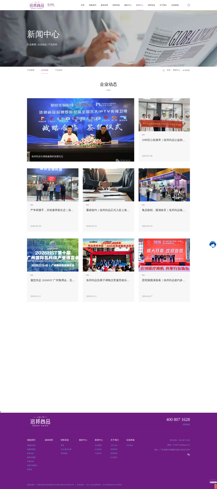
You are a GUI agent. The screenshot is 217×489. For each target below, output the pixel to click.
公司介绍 (114, 445)
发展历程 (114, 449)
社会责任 (114, 457)
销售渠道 (116, 5)
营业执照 (80, 485)
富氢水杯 (30, 461)
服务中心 (128, 5)
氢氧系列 (92, 5)
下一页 (118, 393)
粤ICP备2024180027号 (65, 485)
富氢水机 (30, 453)
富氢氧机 (64, 453)
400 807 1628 (178, 419)
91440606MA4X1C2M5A (112, 485)
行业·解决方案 (66, 449)
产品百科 (58, 70)
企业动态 (44, 70)
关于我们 (163, 5)
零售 (62, 445)
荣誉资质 (114, 453)
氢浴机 (29, 469)
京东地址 (129, 445)
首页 (83, 5)
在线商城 (175, 5)
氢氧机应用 (31, 445)
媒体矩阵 (104, 5)
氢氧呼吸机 (31, 449)
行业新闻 (30, 70)
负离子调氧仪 (32, 465)
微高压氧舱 (31, 457)
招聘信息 (151, 5)
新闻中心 (139, 5)
